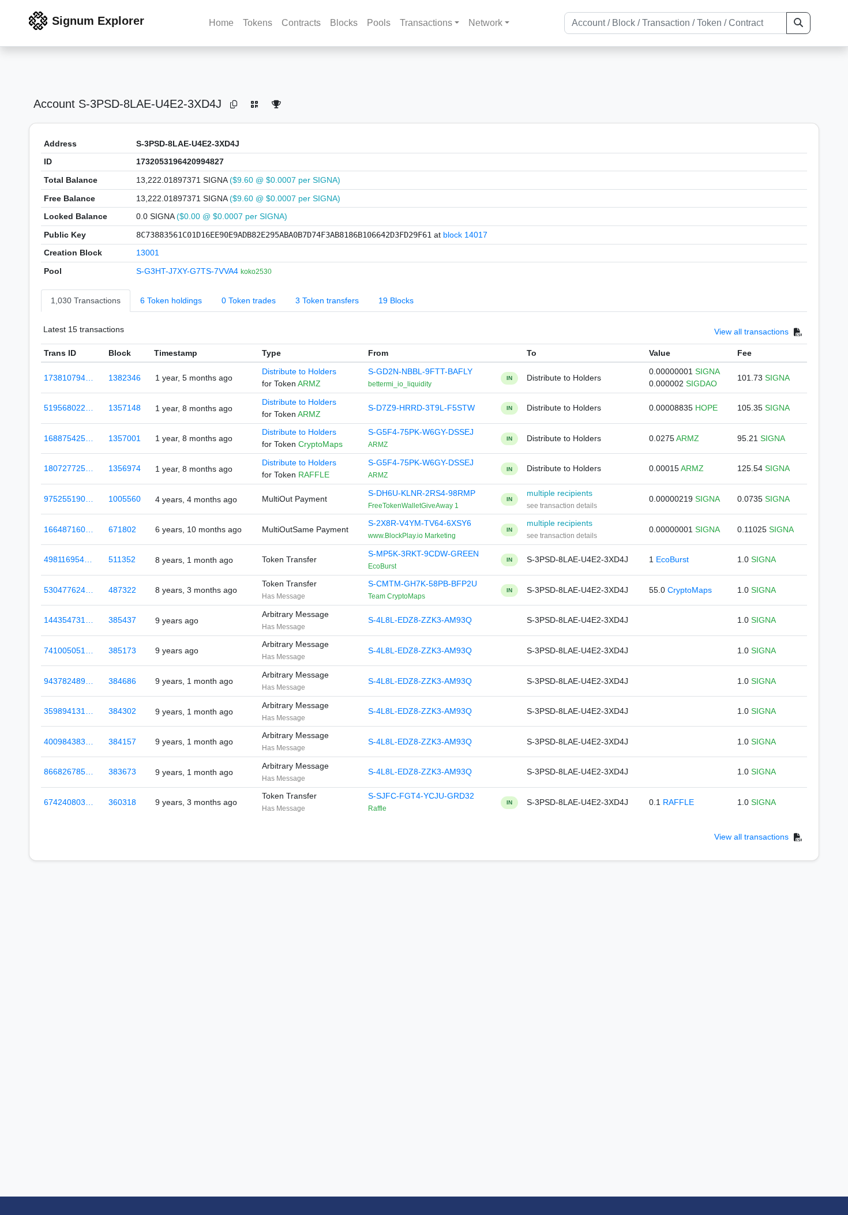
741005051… (68, 650)
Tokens (257, 23)
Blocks (344, 23)
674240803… (68, 802)
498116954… (68, 559)
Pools (379, 23)
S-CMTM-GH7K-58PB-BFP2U (422, 583)
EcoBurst (672, 559)
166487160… (68, 529)
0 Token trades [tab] (249, 300)
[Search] (798, 23)
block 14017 (465, 234)
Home (221, 23)
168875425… (68, 438)
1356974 (124, 468)
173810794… (68, 377)
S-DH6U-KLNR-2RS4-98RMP (421, 493)
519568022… (68, 407)
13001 (147, 252)
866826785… (68, 771)
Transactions (426, 23)
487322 (122, 590)
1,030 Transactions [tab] (86, 300)
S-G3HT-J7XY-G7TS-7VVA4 (188, 271)
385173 (122, 650)
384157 (122, 741)
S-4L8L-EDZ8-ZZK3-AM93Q (420, 620)
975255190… (68, 498)
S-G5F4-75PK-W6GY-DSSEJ (421, 432)
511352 (122, 559)
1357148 (124, 407)
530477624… (68, 590)
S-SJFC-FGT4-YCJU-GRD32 (421, 795)
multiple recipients (559, 493)
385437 (122, 620)
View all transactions (751, 331)
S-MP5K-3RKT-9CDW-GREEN (423, 553)
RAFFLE (678, 802)
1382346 (124, 377)
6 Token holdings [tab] (171, 300)
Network (485, 23)
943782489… (68, 681)
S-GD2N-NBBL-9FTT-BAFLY (420, 371)
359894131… (68, 711)
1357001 (124, 438)
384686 (122, 681)
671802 (122, 529)
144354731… (68, 620)
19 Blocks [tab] (396, 300)
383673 (122, 771)
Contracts (301, 23)
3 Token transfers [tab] (327, 300)
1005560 (124, 498)
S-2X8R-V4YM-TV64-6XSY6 (419, 523)
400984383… (68, 741)
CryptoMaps (689, 590)
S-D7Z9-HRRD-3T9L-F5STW (421, 407)
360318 (122, 802)
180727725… (68, 468)
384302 (122, 711)
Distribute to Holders (299, 371)
